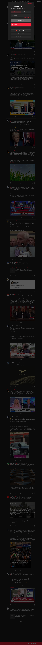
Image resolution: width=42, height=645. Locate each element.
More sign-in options (22, 36)
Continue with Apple (22, 33)
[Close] (10, 3)
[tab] (16, 12)
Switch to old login (29, 3)
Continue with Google (22, 30)
